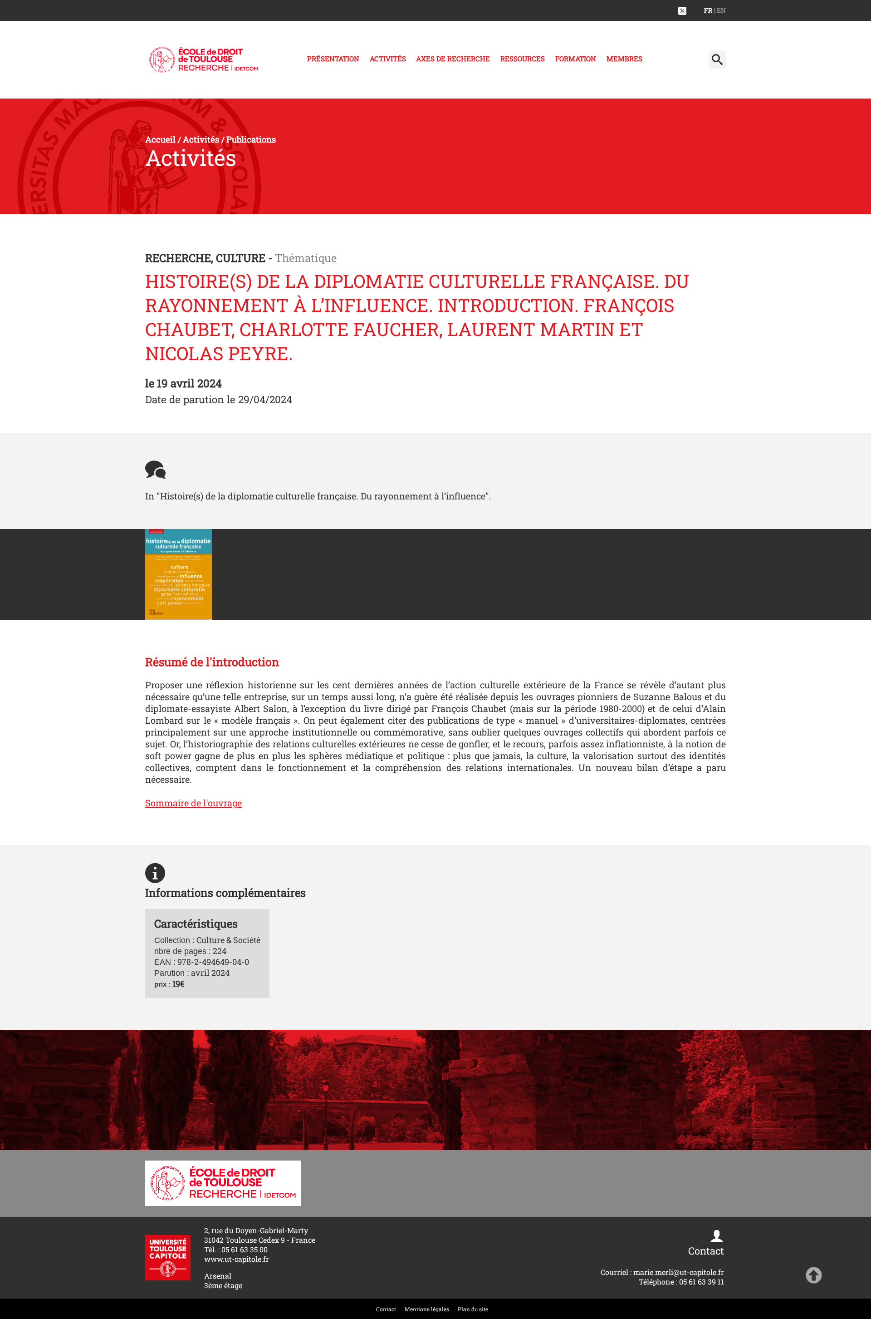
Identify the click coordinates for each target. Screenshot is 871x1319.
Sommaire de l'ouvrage (193, 803)
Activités (388, 58)
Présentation (333, 58)
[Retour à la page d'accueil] (203, 60)
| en (720, 10)
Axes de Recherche (453, 58)
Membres (624, 58)
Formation (575, 58)
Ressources (522, 58)
